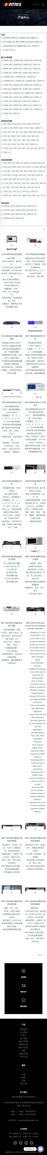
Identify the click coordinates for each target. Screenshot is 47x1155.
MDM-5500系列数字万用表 (35, 482)
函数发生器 (23, 1044)
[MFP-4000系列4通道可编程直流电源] (35, 889)
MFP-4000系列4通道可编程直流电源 (35, 902)
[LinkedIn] (26, 1143)
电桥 (23, 1050)
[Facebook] (15, 1143)
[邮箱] (32, 1143)
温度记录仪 (23, 1054)
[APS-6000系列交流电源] (35, 242)
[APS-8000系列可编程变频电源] (11, 324)
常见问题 (23, 1083)
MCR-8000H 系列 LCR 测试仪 (35, 403)
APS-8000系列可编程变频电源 (11, 337)
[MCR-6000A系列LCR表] (11, 390)
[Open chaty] (41, 1149)
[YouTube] (21, 1143)
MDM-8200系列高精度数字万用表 (12, 558)
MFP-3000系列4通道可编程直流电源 (11, 902)
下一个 (40, 955)
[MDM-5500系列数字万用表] (35, 469)
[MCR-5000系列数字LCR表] (35, 324)
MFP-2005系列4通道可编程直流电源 (35, 839)
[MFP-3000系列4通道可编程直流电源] (11, 889)
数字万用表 (23, 1041)
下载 (23, 1074)
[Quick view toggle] (12, 245)
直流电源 (23, 1029)
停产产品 (23, 1057)
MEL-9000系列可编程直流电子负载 (11, 624)
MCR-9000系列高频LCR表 (12, 482)
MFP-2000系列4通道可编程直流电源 (11, 839)
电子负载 (23, 1038)
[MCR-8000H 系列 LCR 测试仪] (35, 390)
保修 (23, 1080)
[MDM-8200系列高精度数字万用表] (11, 544)
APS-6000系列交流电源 (35, 254)
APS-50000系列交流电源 (12, 254)
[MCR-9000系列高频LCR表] (11, 469)
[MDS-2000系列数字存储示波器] (35, 544)
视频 (23, 1078)
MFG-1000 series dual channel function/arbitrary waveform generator (35, 625)
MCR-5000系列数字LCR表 (35, 337)
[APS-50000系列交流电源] (11, 242)
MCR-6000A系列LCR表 (11, 402)
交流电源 (23, 1032)
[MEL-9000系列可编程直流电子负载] (11, 611)
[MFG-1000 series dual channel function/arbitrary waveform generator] (35, 611)
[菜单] (43, 5)
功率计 (23, 1035)
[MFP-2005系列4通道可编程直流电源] (35, 826)
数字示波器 (23, 1047)
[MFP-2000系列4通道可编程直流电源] (11, 826)
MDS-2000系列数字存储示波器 (35, 558)
